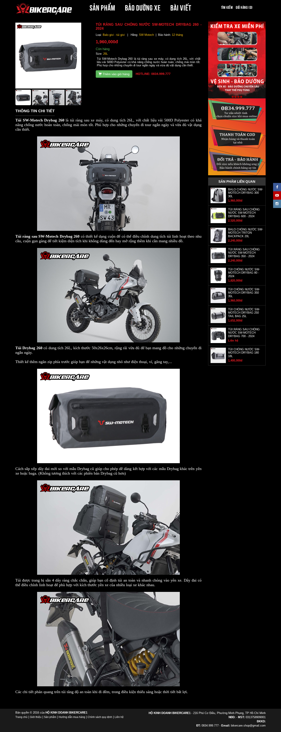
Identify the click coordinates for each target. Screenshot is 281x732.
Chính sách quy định (100, 717)
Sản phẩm (50, 717)
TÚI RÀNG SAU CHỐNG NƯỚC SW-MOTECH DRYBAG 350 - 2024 (244, 253)
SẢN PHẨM (102, 7)
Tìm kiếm (227, 7)
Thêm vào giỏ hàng (116, 74)
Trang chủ (21, 717)
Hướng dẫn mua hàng (72, 717)
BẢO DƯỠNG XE (143, 7)
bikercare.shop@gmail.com (248, 725)
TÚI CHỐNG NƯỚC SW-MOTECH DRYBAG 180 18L (244, 353)
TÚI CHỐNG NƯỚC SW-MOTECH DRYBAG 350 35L (244, 293)
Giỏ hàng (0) (244, 7)
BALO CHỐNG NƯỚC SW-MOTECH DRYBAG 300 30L (245, 193)
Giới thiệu (35, 717)
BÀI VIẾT (180, 7)
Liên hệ (119, 717)
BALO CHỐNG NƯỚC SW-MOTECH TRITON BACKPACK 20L (245, 233)
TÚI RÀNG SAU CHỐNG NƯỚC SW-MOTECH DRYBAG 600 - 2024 (244, 213)
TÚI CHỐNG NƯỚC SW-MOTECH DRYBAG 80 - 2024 (244, 273)
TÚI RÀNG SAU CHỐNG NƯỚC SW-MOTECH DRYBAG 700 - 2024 (244, 333)
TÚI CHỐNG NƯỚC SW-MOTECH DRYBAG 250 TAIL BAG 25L (244, 313)
